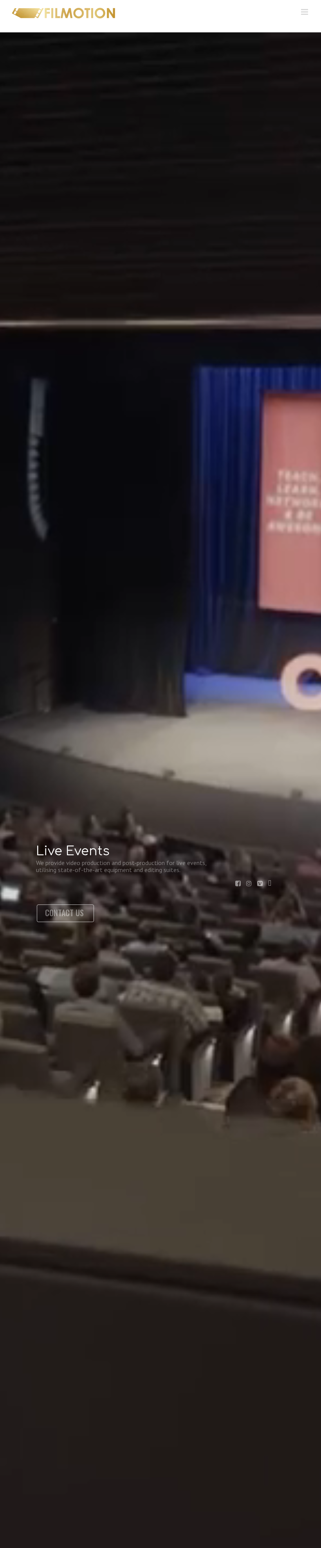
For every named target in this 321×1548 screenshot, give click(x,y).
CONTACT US (64, 913)
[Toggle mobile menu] (305, 12)
